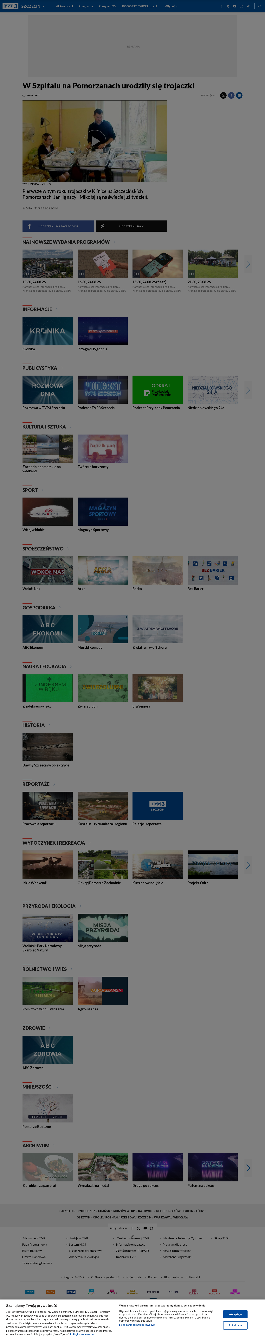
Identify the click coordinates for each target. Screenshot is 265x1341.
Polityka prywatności (82, 1334)
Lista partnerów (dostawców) (137, 1324)
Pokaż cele (235, 1325)
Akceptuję (235, 1314)
